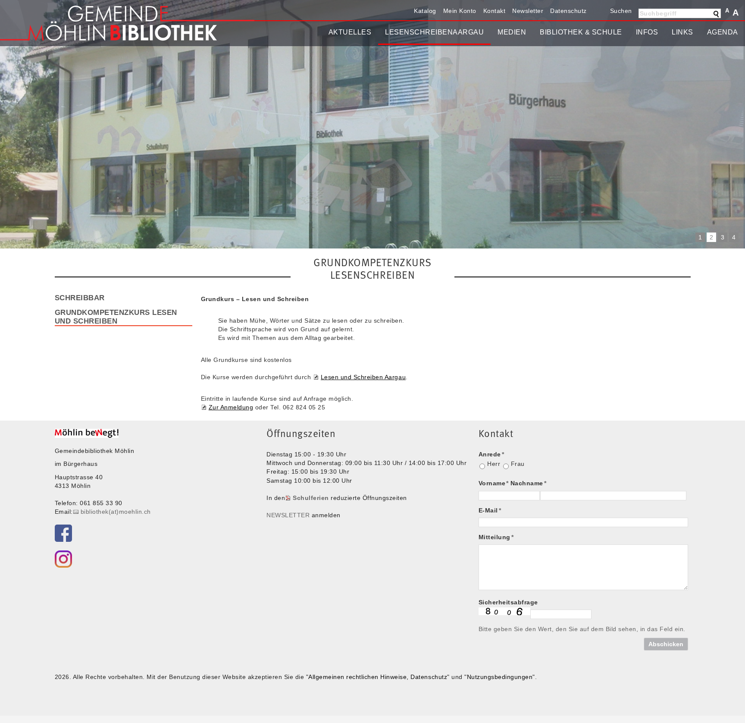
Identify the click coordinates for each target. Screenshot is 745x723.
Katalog (425, 10)
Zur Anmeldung (231, 407)
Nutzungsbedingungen (500, 676)
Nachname (528, 483)
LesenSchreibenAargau (434, 32)
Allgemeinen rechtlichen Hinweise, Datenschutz (377, 676)
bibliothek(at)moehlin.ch (116, 511)
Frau (518, 463)
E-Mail (490, 510)
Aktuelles (350, 32)
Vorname (494, 483)
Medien (512, 32)
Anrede (491, 454)
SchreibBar (80, 297)
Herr (493, 463)
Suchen (621, 10)
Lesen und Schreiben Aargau (363, 377)
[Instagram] (63, 559)
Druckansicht (598, 10)
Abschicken (665, 644)
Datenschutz (568, 10)
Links (682, 32)
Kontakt (494, 10)
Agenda (722, 32)
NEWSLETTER (288, 515)
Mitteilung (496, 537)
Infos (647, 32)
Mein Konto (459, 10)
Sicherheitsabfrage (508, 602)
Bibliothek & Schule (581, 32)
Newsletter (527, 10)
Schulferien (311, 497)
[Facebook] (63, 533)
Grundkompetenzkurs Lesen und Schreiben (116, 316)
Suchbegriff (658, 13)
